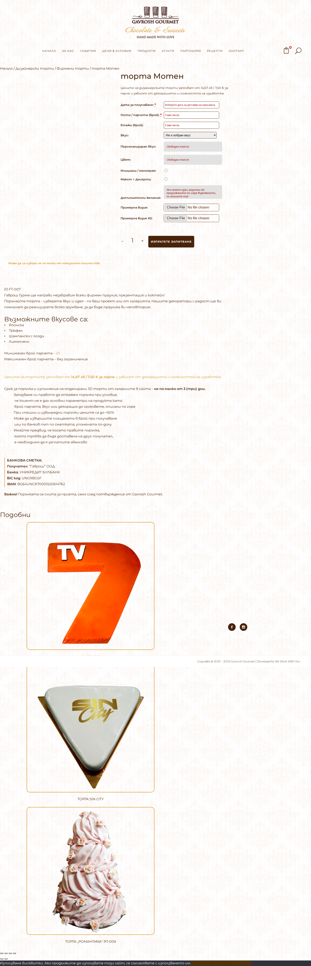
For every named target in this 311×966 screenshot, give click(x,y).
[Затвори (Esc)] (14, 953)
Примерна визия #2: (136, 218)
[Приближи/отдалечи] (1, 953)
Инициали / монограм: (138, 171)
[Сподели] (10, 953)
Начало (6, 68)
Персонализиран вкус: (138, 146)
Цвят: (126, 160)
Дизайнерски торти (34, 68)
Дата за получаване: (138, 105)
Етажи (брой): (132, 125)
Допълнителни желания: (141, 198)
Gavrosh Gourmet (243, 661)
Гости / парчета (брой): (141, 115)
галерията (140, 301)
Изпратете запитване (171, 241)
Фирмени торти (73, 68)
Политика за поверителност (223, 963)
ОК (193, 963)
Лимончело (19, 342)
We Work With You (287, 661)
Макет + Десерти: (136, 179)
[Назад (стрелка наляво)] (1, 958)
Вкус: (125, 135)
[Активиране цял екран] (6, 953)
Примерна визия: (134, 207)
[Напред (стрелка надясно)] (6, 958)
